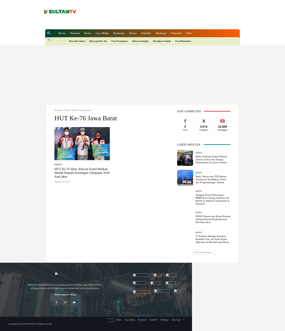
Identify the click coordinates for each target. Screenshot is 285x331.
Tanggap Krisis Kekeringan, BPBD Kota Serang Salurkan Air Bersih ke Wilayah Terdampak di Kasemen (212, 199)
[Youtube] (137, 23)
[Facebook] (120, 23)
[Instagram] (65, 302)
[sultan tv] (65, 275)
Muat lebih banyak (202, 252)
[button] (48, 33)
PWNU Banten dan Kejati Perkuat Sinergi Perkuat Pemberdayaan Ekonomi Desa (213, 219)
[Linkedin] (125, 23)
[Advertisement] (142, 70)
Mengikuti (204, 119)
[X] (131, 23)
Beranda (58, 110)
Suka (185, 119)
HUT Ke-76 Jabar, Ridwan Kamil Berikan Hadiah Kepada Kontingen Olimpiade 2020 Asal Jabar (82, 172)
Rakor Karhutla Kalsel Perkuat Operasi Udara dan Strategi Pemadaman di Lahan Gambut (211, 159)
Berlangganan (222, 119)
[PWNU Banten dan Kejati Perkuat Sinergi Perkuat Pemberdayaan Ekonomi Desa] (185, 218)
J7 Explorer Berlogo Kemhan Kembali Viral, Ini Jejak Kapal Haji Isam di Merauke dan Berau (212, 239)
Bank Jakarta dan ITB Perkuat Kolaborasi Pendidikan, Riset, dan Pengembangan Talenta (211, 179)
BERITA (58, 164)
